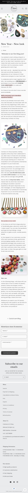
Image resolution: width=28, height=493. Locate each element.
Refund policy (7, 415)
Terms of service (7, 412)
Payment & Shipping (8, 392)
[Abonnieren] (23, 377)
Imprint (5, 402)
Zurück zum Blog (15, 319)
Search (5, 388)
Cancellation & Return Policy (11, 395)
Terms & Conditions (8, 405)
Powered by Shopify (18, 491)
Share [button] (4, 50)
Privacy (5, 408)
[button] (2, 8)
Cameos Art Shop (12, 491)
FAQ (4, 398)
